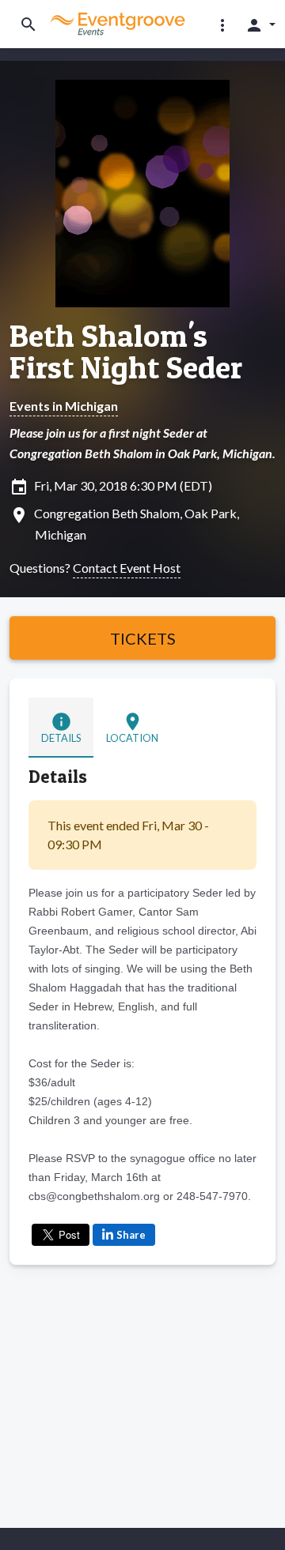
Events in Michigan (64, 405)
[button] (222, 24)
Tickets (143, 638)
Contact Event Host (126, 567)
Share (131, 1234)
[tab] (60, 727)
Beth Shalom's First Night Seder (126, 351)
